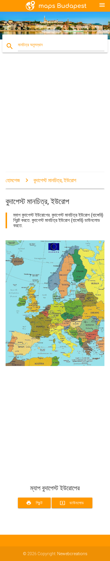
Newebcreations (72, 553)
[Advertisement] (55, 117)
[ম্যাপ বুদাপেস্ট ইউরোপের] (55, 364)
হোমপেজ (13, 180)
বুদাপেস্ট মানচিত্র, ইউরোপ (54, 180)
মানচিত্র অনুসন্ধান (30, 44)
